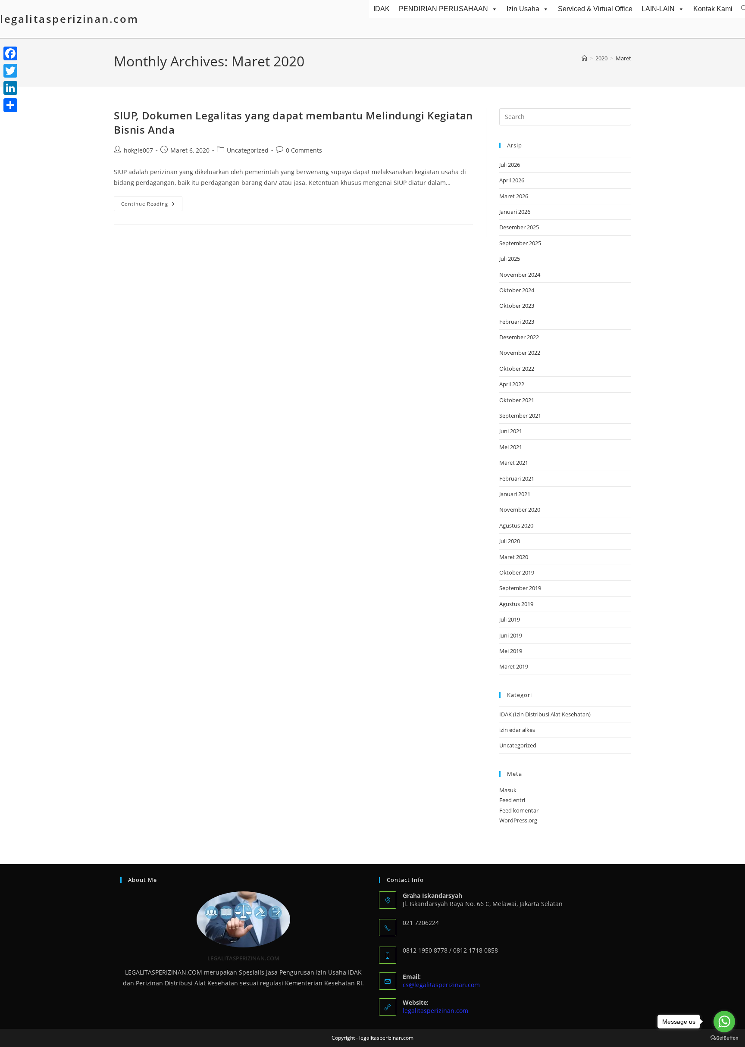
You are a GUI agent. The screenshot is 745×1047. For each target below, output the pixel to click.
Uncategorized (248, 150)
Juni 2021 (510, 431)
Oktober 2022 (516, 368)
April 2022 (511, 384)
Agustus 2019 (516, 604)
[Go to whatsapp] (724, 1021)
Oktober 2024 (516, 290)
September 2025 (520, 243)
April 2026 (511, 180)
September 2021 (520, 415)
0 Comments (304, 150)
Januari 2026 (514, 212)
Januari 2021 (514, 494)
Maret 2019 (513, 666)
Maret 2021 (513, 462)
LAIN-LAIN (658, 9)
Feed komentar (518, 810)
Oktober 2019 (516, 572)
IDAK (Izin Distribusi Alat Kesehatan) (545, 714)
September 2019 (520, 588)
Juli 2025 (509, 259)
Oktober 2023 (516, 305)
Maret (623, 58)
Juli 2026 (509, 165)
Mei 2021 (510, 447)
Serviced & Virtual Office (595, 9)
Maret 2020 (513, 557)
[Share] (10, 105)
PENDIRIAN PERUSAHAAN (443, 9)
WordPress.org (518, 820)
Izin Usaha (523, 9)
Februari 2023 (516, 321)
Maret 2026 (513, 196)
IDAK (381, 9)
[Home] (584, 58)
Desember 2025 (519, 227)
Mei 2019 (510, 651)
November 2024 (519, 274)
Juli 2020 (509, 541)
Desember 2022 (519, 337)
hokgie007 (138, 150)
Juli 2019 (509, 619)
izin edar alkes (517, 730)
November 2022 (519, 352)
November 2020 (519, 509)
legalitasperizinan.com (69, 19)
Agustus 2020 (516, 525)
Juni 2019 (510, 635)
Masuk (507, 790)
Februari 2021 (516, 478)
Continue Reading (151, 205)
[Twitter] (10, 70)
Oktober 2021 (516, 400)
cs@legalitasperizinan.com (441, 985)
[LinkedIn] (10, 88)
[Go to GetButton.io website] (724, 1038)
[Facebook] (10, 53)
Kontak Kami (712, 9)
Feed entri (512, 800)
